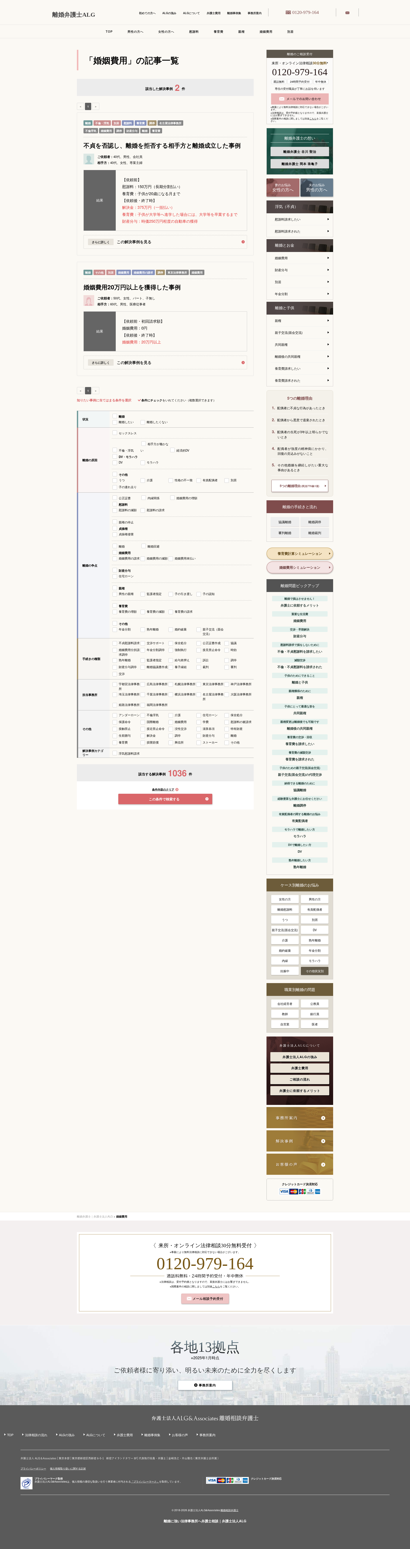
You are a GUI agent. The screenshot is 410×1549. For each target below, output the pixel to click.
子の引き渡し (184, 594)
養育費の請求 (184, 611)
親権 (241, 31)
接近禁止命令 (156, 728)
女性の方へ (166, 31)
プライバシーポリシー (33, 1468)
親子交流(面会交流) (289, 332)
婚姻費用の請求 (143, 272)
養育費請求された (287, 380)
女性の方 (285, 899)
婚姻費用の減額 (157, 558)
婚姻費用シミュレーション (299, 567)
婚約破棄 (181, 629)
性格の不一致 (184, 480)
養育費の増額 (128, 611)
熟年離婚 (153, 629)
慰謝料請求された (287, 231)
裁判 (206, 667)
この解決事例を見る (134, 241)
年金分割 (125, 629)
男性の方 (315, 899)
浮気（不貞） (286, 207)
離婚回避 (154, 546)
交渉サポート (156, 643)
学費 (206, 722)
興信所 (179, 742)
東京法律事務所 (177, 272)
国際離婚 (153, 722)
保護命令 (125, 722)
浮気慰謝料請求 (129, 753)
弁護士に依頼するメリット (299, 1090)
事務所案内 (255, 13)
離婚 (88, 123)
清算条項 (209, 728)
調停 (152, 123)
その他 (99, 272)
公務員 (314, 1003)
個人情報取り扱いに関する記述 (68, 1468)
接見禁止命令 (212, 650)
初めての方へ (147, 13)
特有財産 (237, 728)
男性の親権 (126, 594)
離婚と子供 (284, 308)
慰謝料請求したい (287, 219)
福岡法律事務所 (157, 704)
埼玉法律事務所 (129, 694)
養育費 (218, 31)
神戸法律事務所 (241, 684)
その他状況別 (315, 971)
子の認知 (209, 594)
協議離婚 (284, 522)
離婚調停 (314, 522)
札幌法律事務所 (185, 684)
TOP (109, 31)
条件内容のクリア (163, 789)
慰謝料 (194, 31)
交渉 (122, 673)
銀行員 (314, 1014)
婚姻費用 (266, 31)
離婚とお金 (284, 245)
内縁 (285, 961)
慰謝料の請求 (156, 510)
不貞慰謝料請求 (129, 643)
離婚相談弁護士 (230, 1510)
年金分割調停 (156, 650)
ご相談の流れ (300, 1079)
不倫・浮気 (102, 123)
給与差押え (182, 660)
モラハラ (153, 462)
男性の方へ (135, 31)
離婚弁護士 (299, 151)
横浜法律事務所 (185, 694)
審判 (234, 667)
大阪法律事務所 (241, 694)
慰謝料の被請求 (241, 722)
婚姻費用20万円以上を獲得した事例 (132, 287)
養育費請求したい (287, 368)
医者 (315, 1024)
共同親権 (281, 344)
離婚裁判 (314, 532)
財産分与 (132, 131)
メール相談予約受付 (207, 1298)
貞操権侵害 (126, 534)
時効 (234, 650)
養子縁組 (181, 667)
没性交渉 (181, 728)
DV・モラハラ (128, 457)
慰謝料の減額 (128, 510)
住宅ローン (126, 576)
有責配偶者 (210, 480)
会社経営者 (284, 1003)
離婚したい (126, 422)
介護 (150, 480)
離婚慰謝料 (284, 909)
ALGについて (191, 13)
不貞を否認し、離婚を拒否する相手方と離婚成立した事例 (162, 145)
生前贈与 (125, 735)
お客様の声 (180, 1435)
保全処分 (181, 643)
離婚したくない (157, 422)
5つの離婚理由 (299, 485)
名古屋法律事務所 (170, 123)
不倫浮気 (90, 131)
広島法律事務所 (157, 684)
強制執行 (181, 650)
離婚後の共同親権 (287, 356)
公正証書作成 (212, 643)
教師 (285, 1014)
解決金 (151, 735)
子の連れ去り (128, 487)
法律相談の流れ (36, 1435)
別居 (290, 31)
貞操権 (123, 528)
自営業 (284, 1024)
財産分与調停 (128, 667)
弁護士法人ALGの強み (300, 1056)
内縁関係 (154, 498)
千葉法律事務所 (157, 694)
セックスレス (128, 433)
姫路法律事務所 (129, 704)
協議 (234, 643)
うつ (122, 480)
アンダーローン (129, 715)
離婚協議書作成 (157, 667)
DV (121, 462)
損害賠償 (153, 742)
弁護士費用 (214, 13)
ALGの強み (169, 13)
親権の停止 (126, 522)
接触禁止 (125, 728)
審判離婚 (284, 532)
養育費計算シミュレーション (300, 553)
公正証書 (125, 498)
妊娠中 (284, 971)
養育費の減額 (156, 611)
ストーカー (210, 742)
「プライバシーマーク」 (145, 1481)
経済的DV (182, 450)
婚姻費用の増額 (186, 498)
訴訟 (206, 660)
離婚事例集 (234, 13)
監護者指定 (154, 594)
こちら (312, 118)
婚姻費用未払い (185, 558)
